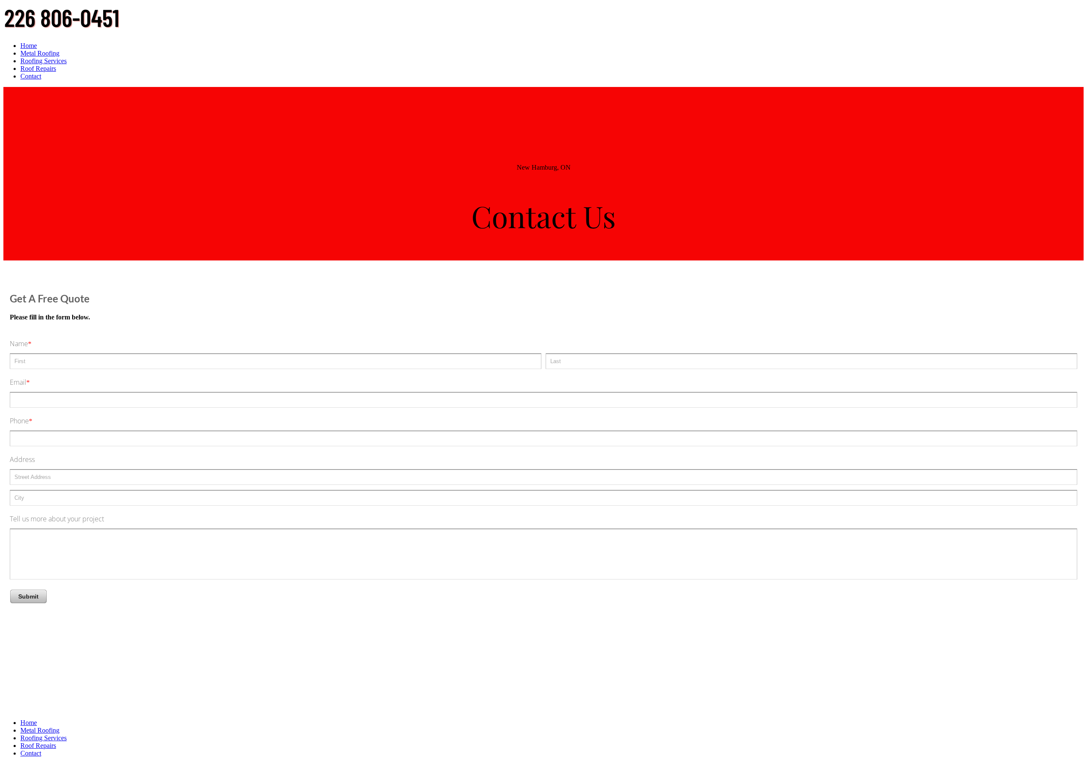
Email (18, 382)
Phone (19, 420)
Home (28, 45)
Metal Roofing (39, 53)
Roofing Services (43, 60)
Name (19, 343)
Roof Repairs (38, 68)
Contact (30, 76)
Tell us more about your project (57, 518)
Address (22, 459)
